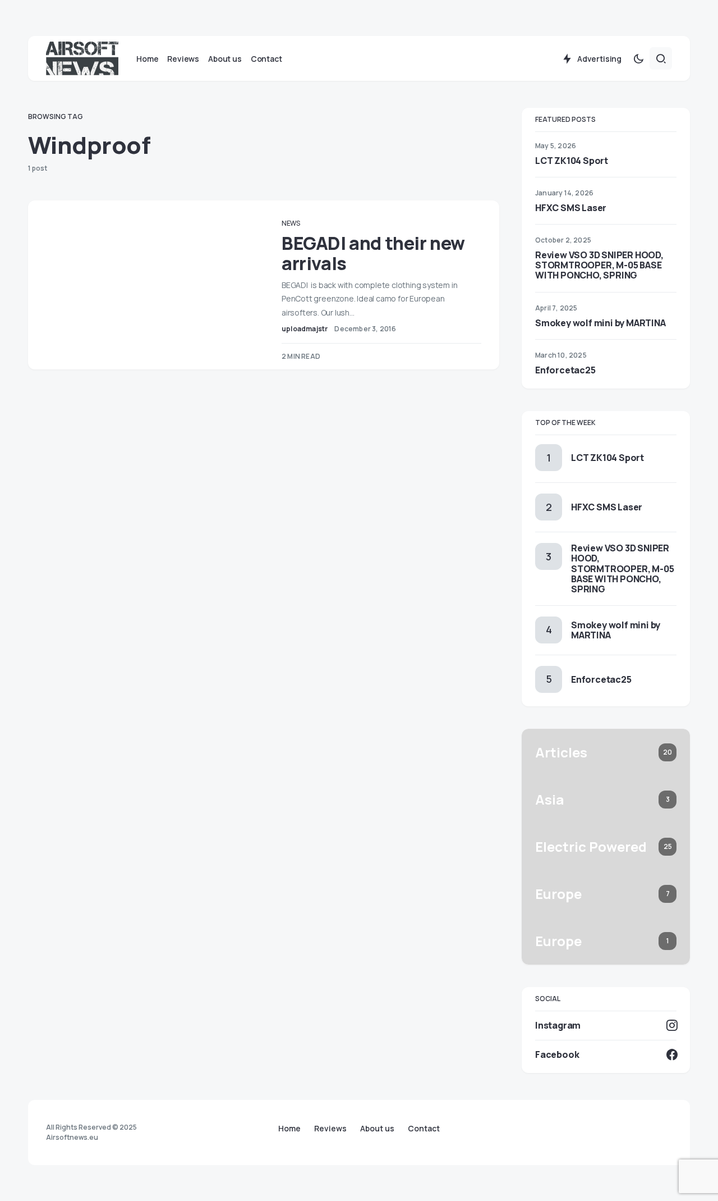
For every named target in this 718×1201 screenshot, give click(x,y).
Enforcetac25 (565, 370)
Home (289, 1128)
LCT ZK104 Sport (571, 160)
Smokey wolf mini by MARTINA (600, 323)
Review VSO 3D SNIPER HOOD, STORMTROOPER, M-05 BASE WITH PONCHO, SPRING (599, 265)
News (291, 223)
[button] (638, 58)
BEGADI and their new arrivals (373, 253)
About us (377, 1128)
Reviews (330, 1128)
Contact (424, 1128)
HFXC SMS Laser (570, 208)
